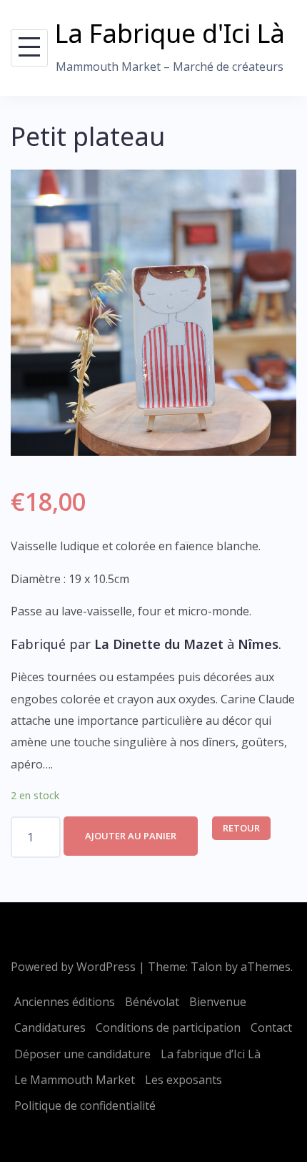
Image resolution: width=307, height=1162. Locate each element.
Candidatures (50, 1027)
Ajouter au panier (130, 835)
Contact (271, 1027)
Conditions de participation (168, 1027)
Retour (241, 827)
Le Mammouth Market (74, 1080)
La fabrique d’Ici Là (211, 1054)
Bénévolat (152, 1002)
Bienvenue (217, 1002)
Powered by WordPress (73, 967)
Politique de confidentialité (85, 1105)
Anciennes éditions (64, 1002)
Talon (206, 967)
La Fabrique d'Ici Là (170, 33)
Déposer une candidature (82, 1054)
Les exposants (183, 1080)
